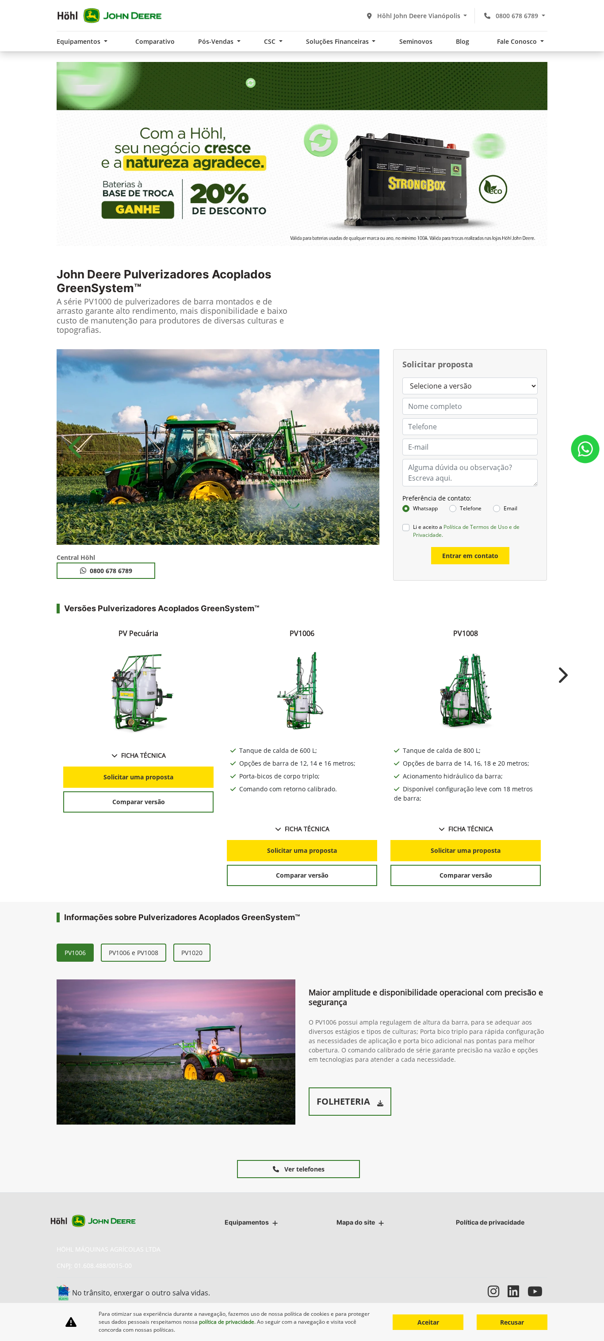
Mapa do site (355, 1222)
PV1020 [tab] (192, 952)
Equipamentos (247, 1222)
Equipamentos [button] (79, 41)
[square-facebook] (478, 1291)
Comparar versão (138, 802)
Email (510, 508)
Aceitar (428, 1322)
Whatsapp (425, 508)
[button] (76, 447)
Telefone (471, 508)
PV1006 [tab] (75, 952)
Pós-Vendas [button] (216, 41)
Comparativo (155, 41)
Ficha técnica (143, 755)
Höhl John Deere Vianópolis (418, 16)
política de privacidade (226, 1322)
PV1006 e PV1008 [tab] (133, 952)
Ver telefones (304, 1169)
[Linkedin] (518, 1291)
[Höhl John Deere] (109, 15)
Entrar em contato (470, 555)
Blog (462, 41)
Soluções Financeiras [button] (338, 41)
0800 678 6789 (517, 16)
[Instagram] (498, 1291)
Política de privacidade (490, 1222)
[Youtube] (537, 1291)
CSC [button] (270, 41)
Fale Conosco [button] (518, 41)
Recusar (512, 1322)
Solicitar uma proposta (138, 777)
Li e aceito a (466, 531)
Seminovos (415, 41)
